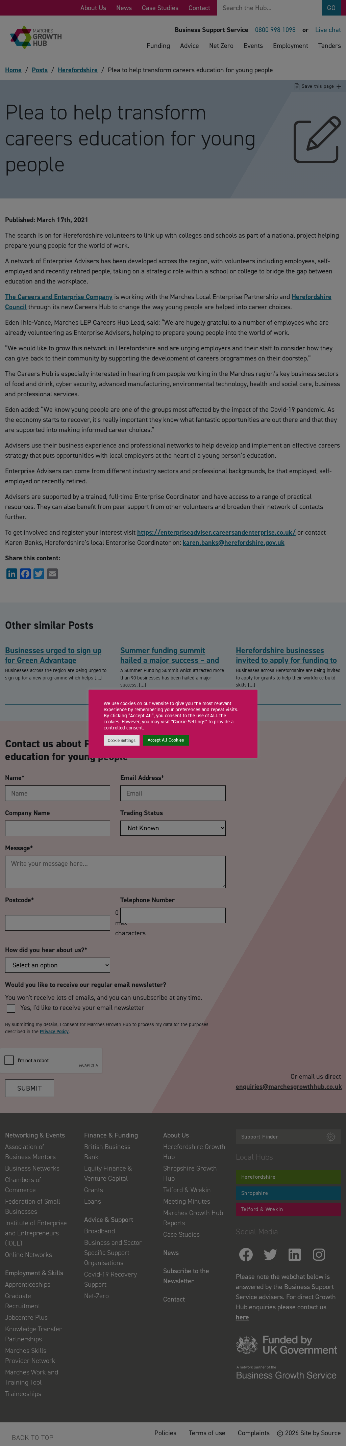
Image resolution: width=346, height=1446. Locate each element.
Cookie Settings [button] (121, 740)
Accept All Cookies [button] (166, 740)
